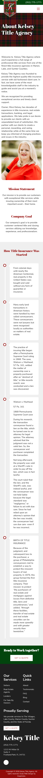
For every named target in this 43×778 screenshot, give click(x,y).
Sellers (7, 685)
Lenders (7, 696)
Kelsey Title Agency (27, 771)
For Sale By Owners (8, 701)
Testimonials (28, 689)
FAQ (25, 693)
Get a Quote (21, 658)
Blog (25, 697)
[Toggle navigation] (38, 9)
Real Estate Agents (8, 690)
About (25, 685)
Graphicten (21, 776)
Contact (26, 701)
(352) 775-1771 (33, 2)
